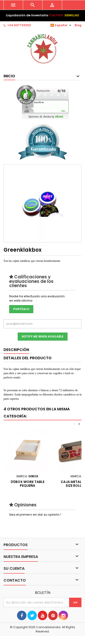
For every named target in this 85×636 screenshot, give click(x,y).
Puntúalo (21, 309)
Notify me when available (43, 336)
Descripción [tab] (16, 349)
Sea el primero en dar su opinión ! (35, 514)
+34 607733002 (19, 25)
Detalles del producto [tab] (27, 358)
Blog (78, 25)
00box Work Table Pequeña (27, 483)
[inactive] (42, 102)
